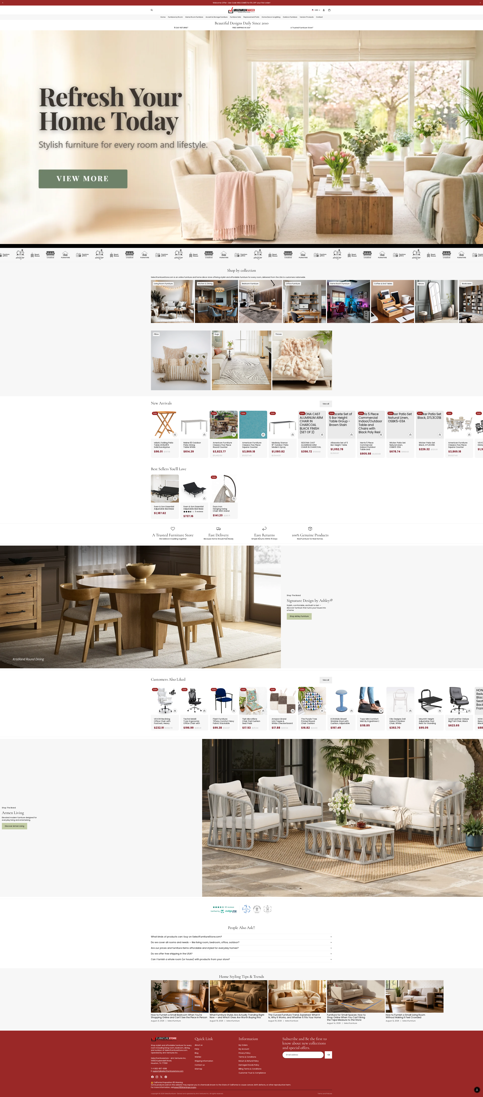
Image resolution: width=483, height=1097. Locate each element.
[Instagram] (156, 1077)
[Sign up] (328, 1055)
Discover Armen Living (14, 826)
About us (199, 1045)
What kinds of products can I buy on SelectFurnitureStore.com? (186, 936)
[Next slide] (480, 3)
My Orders (243, 1045)
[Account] (324, 10)
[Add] (175, 434)
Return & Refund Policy (249, 1061)
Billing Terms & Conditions (250, 1069)
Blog (196, 1053)
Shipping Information (204, 1061)
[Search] (151, 10)
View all (326, 404)
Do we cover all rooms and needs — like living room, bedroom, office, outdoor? (195, 942)
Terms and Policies (325, 1093)
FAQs (197, 1049)
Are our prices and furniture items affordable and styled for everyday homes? (195, 948)
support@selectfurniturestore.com (168, 1071)
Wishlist (198, 1057)
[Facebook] (152, 1077)
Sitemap (198, 1069)
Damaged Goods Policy (249, 1065)
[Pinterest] (165, 1077)
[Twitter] (161, 1077)
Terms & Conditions (247, 1057)
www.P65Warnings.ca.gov (185, 1087)
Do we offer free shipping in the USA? (171, 953)
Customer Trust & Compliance (252, 1073)
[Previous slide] (3, 3)
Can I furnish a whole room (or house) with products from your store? (190, 959)
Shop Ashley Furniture (299, 616)
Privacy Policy (244, 1053)
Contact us (200, 1065)
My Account (244, 1049)
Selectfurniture (170, 1093)
